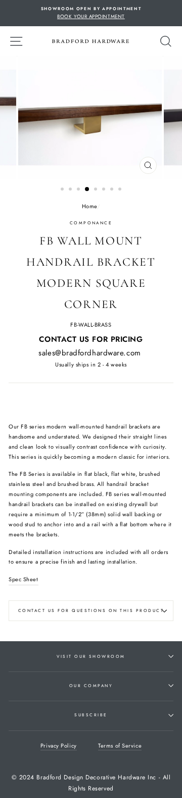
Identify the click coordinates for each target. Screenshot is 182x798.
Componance (91, 223)
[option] (91, 13)
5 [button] (96, 190)
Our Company (91, 686)
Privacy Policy (58, 746)
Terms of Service (120, 746)
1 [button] (63, 190)
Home (89, 206)
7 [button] (112, 190)
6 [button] (104, 190)
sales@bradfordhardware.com (89, 352)
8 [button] (120, 190)
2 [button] (71, 190)
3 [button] (79, 190)
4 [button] (87, 189)
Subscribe (90, 715)
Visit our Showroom (91, 656)
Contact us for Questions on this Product (91, 610)
